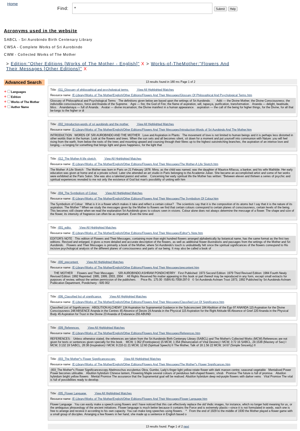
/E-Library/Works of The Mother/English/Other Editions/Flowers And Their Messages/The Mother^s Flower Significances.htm (151, 364)
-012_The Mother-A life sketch (77, 158)
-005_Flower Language (72, 393)
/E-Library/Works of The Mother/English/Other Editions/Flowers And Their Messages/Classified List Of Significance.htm (148, 302)
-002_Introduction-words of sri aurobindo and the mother (93, 124)
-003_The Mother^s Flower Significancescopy (87, 359)
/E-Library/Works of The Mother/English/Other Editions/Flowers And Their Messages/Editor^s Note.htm (137, 233)
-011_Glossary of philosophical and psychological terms (93, 89)
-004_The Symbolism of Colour (78, 193)
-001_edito (65, 227)
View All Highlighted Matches (155, 89)
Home (12, 4)
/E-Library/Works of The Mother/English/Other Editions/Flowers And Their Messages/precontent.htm (135, 267)
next (186, 426)
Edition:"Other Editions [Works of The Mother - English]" (75, 63)
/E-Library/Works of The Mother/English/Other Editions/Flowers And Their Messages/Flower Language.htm (139, 398)
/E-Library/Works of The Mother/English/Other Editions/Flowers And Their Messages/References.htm (136, 333)
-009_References (69, 327)
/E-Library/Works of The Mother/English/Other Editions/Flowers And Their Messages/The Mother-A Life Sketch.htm (145, 164)
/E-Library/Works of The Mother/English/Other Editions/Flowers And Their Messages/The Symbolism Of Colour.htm (145, 198)
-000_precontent (68, 262)
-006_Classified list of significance (80, 296)
